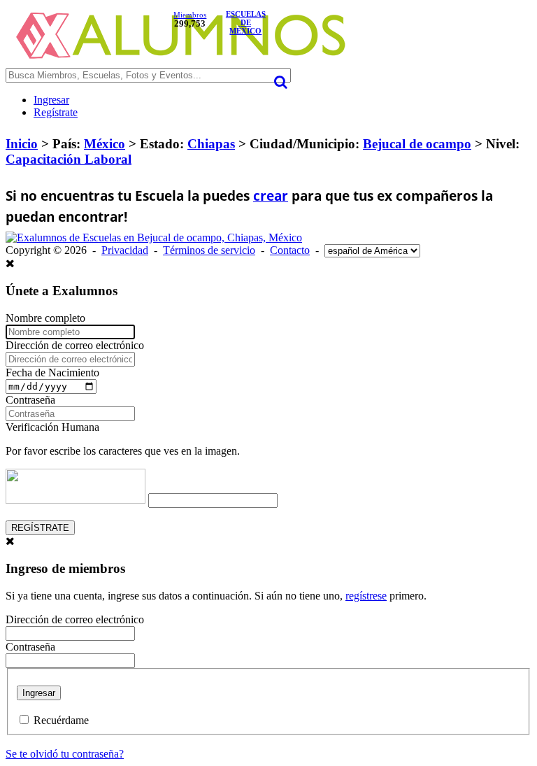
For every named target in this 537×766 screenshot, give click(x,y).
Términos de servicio (209, 250)
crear (270, 196)
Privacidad (124, 250)
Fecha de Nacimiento (52, 372)
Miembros (189, 14)
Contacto (290, 250)
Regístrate (56, 112)
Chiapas (211, 143)
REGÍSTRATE (40, 528)
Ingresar (51, 100)
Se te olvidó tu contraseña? (65, 754)
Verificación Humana (52, 427)
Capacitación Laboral (68, 159)
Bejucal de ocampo (417, 143)
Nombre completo (45, 318)
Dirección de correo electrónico (75, 345)
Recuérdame (61, 720)
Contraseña (30, 400)
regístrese (366, 596)
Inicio (22, 143)
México (104, 143)
